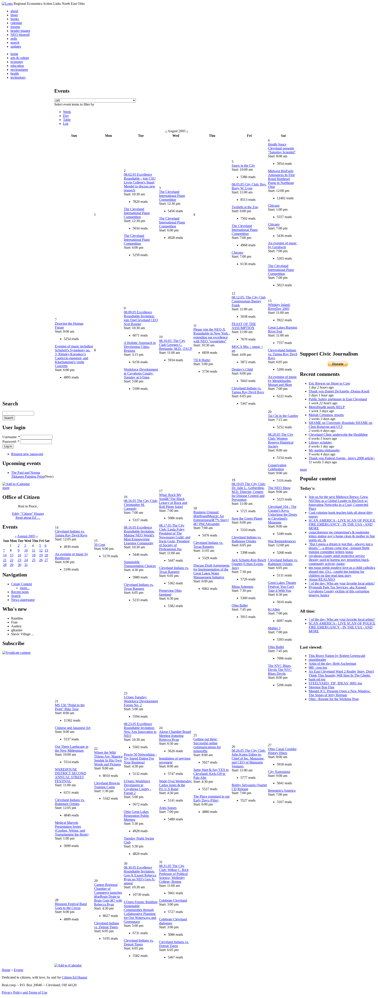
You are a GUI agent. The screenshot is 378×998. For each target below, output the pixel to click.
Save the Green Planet (247, 518)
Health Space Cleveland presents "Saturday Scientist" (282, 148)
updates (15, 46)
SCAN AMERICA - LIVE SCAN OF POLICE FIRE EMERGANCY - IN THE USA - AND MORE (342, 524)
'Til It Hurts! (201, 360)
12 (41, 550)
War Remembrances (282, 541)
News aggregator (23, 600)
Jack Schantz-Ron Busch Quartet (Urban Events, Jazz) (249, 564)
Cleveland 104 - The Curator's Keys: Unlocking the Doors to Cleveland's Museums (282, 514)
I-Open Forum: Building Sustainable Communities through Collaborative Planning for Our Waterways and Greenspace (141, 911)
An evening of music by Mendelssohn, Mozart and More (282, 381)
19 (41, 555)
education (17, 66)
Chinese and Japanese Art (72, 728)
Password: (10, 441)
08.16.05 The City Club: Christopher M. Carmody (141, 504)
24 (26, 560)
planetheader (317, 659)
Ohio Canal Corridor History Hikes (282, 751)
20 (46, 555)
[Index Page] (7, 3)
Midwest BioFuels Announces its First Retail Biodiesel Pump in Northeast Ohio (281, 179)
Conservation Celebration (277, 467)
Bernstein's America (282, 790)
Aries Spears (168, 808)
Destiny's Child (242, 369)
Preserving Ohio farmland (170, 592)
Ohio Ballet (240, 605)
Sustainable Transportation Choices (140, 564)
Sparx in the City (243, 165)
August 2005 (26, 536)
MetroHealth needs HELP (327, 407)
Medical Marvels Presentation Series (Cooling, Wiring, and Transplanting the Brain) (71, 828)
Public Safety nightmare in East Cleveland (338, 399)
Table (67, 119)
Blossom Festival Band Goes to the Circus (71, 906)
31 (26, 565)
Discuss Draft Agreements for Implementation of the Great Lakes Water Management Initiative (211, 571)
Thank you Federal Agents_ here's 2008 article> (342, 458)
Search (16, 596)
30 (19, 565)
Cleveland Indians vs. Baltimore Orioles (246, 539)
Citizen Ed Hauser (74, 977)
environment (19, 69)
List (65, 123)
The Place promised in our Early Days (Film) (211, 798)
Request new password (27, 454)
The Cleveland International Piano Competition (137, 213)
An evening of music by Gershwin (282, 245)
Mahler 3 (274, 628)
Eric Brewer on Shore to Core (329, 383)
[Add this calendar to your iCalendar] (16, 484)
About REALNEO (322, 579)
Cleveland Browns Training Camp (107, 785)
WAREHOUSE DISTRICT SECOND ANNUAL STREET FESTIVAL (70, 775)
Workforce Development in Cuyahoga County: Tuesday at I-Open (141, 373)
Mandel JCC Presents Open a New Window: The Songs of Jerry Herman (340, 693)
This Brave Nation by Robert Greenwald (337, 656)
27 (46, 560)
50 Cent (99, 545)
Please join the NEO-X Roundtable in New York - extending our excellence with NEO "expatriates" (211, 335)
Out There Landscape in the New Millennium (71, 748)
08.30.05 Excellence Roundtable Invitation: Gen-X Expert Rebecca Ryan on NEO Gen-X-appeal (140, 875)
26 (41, 560)
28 (5, 565)
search (14, 42)
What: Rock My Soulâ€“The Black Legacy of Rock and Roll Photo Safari (173, 501)
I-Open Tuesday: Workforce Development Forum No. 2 (141, 701)
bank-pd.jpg (317, 679)
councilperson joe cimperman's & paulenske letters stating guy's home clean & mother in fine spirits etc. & (342, 536)
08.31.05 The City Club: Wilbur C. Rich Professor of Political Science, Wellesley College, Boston (174, 873)
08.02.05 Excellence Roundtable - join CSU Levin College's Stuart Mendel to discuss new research (140, 182)
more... (25, 588)
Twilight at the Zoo (245, 207)
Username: (11, 437)
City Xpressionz (279, 772)
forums (15, 27)
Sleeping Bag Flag (321, 687)
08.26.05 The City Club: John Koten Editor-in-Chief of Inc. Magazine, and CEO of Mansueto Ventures (249, 758)
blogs (14, 15)
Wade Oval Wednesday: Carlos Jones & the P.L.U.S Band (175, 785)
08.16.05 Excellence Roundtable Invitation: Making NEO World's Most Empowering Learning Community (139, 535)
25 (33, 560)
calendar (16, 23)
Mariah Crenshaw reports (326, 415)
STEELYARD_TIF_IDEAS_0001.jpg (335, 683)
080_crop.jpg (318, 667)
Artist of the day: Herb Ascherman (332, 663)
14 (5, 555)
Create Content (21, 584)
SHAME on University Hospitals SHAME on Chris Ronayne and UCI (340, 425)
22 (11, 560)
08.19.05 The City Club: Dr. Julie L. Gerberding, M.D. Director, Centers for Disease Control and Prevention (249, 492)
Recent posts (20, 592)
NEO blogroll (20, 34)
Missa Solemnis (242, 586)
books (14, 19)
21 (5, 560)
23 (19, 560)
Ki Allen (274, 609)
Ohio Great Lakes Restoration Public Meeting (136, 815)
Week (67, 112)
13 (46, 550)
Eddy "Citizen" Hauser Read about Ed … (28, 515)
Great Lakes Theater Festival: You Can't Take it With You (282, 586)
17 (26, 555)
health (14, 73)
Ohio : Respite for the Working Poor (334, 699)
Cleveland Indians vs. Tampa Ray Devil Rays (248, 390)
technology (18, 77)
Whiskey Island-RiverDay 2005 (279, 307)
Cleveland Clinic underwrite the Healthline (338, 434)
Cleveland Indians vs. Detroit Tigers (106, 925)
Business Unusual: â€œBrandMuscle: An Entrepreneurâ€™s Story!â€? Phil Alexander (211, 518)
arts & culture (19, 58)
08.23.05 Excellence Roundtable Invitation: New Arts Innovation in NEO (140, 730)
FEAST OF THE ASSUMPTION (244, 326)
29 (11, 565)
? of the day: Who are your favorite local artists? (342, 583)
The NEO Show (279, 488)
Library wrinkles (320, 442)
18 (33, 555)
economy (16, 62)
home (14, 54)
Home (6, 970)
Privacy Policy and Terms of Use (24, 992)
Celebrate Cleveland (173, 900)
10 (26, 550)
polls (13, 38)
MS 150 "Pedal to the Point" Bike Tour (70, 707)
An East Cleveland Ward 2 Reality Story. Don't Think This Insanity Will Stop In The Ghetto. (341, 673)
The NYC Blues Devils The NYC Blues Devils (280, 669)
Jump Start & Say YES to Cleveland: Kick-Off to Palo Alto (211, 773)
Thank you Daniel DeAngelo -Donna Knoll (339, 391)
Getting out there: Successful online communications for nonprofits (207, 745)
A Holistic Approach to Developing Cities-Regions (140, 346)
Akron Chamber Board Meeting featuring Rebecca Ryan (175, 735)
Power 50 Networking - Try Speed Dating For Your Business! (140, 758)
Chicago (237, 252)
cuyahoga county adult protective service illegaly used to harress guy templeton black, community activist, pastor (339, 560)
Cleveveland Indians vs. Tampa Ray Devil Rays (282, 354)
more (5, 488)
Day (66, 116)
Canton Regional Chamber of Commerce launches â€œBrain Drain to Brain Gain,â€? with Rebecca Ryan (108, 894)
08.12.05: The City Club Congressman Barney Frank (249, 301)
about (14, 11)
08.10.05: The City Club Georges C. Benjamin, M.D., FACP (175, 345)
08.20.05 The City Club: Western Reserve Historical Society (280, 440)
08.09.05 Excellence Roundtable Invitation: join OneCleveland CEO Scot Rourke (141, 318)
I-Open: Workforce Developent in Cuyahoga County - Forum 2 (137, 787)
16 (19, 555)
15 (11, 555)
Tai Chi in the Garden (283, 416)
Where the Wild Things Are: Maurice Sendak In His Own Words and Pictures (108, 758)
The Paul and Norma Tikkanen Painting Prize (27, 474)
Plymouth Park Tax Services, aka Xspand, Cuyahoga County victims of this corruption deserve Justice (339, 591)
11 (33, 550)
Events (18, 970)
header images (20, 31)
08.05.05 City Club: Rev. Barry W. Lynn (249, 186)
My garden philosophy (324, 450)
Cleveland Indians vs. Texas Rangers (139, 586)
